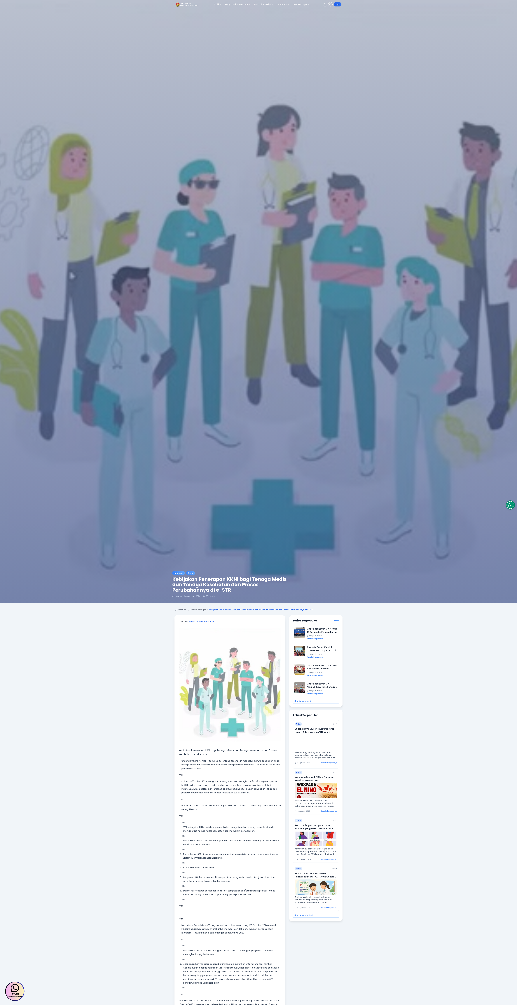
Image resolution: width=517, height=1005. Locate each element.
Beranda (182, 609)
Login (337, 4)
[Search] (330, 4)
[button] (510, 505)
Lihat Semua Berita (303, 701)
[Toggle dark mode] (325, 4)
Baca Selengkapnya (315, 639)
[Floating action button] (14, 991)
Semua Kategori (198, 609)
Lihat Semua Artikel (303, 915)
